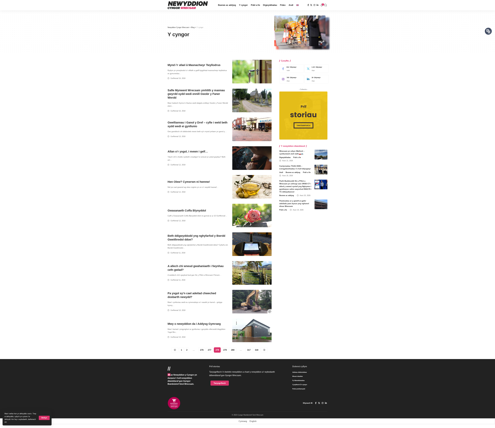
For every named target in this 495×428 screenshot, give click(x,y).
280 (232, 350)
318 (256, 350)
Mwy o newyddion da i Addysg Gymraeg (194, 323)
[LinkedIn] (317, 5)
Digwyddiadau (285, 157)
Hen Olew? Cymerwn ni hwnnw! (189, 181)
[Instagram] (314, 5)
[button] (44, 418)
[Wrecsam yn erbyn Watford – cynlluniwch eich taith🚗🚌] (321, 154)
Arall (281, 172)
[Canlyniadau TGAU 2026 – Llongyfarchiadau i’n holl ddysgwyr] (321, 169)
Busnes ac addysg (293, 172)
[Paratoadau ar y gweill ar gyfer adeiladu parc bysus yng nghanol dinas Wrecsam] (321, 204)
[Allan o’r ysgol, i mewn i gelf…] (252, 158)
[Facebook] (308, 5)
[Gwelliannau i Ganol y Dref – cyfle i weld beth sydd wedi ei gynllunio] (252, 129)
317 (249, 350)
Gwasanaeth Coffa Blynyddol (187, 210)
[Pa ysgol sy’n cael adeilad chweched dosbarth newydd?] (252, 301)
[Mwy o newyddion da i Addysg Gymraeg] (252, 330)
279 (225, 350)
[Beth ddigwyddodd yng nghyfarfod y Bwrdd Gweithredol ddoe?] (252, 244)
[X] (311, 5)
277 (209, 350)
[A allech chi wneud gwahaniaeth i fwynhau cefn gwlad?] (252, 273)
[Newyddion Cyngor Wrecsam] (188, 5)
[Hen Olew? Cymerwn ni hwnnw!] (252, 187)
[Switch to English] (297, 5)
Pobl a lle (297, 157)
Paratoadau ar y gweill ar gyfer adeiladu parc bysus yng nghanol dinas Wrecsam (294, 203)
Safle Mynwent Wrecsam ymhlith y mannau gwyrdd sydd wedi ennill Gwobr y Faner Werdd (196, 94)
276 (202, 350)
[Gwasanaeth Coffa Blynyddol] (252, 215)
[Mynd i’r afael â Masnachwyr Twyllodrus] (252, 71)
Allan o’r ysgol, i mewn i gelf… (188, 151)
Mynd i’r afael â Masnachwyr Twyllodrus (194, 65)
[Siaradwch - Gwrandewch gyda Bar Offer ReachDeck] (488, 31)
